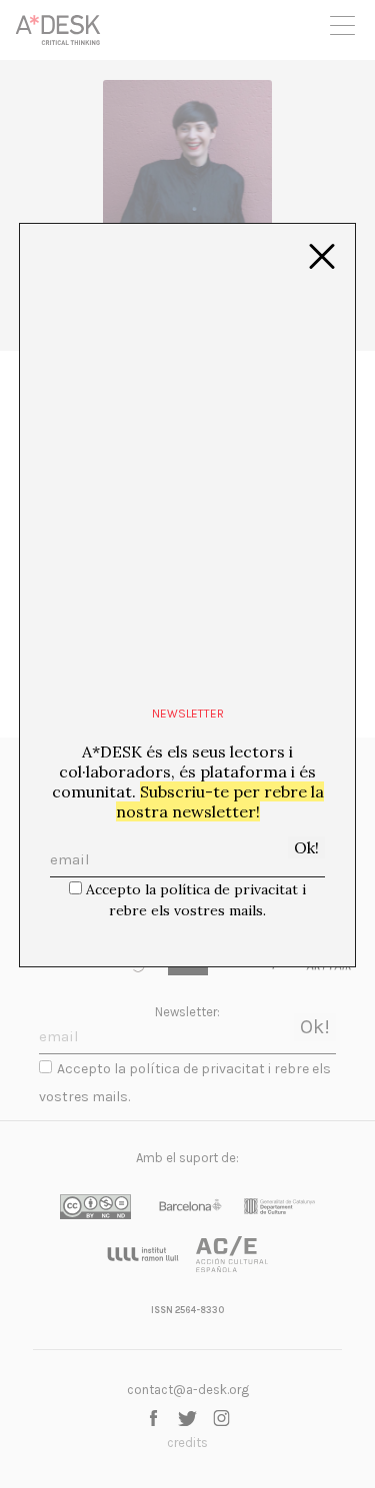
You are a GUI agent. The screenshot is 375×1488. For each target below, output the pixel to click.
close (322, 257)
